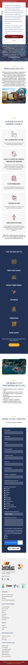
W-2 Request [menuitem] (5, 647)
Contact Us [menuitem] (4, 627)
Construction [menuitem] (5, 608)
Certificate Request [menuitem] (6, 649)
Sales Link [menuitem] (4, 637)
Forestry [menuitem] (4, 610)
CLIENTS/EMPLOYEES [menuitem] (8, 642)
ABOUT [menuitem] (4, 622)
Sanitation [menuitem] (4, 614)
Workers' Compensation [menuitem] (7, 594)
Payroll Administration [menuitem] (7, 596)
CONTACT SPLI (14, 345)
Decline (14, 40)
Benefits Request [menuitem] (6, 654)
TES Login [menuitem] (4, 639)
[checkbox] (13, 498)
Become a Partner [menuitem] (6, 636)
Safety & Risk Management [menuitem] (8, 600)
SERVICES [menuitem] (5, 592)
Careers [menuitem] (4, 625)
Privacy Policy (15, 663)
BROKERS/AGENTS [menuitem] (7, 633)
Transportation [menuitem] (5, 617)
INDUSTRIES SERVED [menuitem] (8, 604)
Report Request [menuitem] (5, 651)
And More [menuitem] (4, 619)
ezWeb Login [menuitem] (5, 645)
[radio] (13, 536)
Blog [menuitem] (3, 629)
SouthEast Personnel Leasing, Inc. (14, 662)
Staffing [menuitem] (4, 616)
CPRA (19, 663)
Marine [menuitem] (3, 612)
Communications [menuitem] (6, 607)
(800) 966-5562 (6, 576)
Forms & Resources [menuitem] (6, 656)
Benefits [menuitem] (4, 598)
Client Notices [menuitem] (5, 652)
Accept (14, 36)
